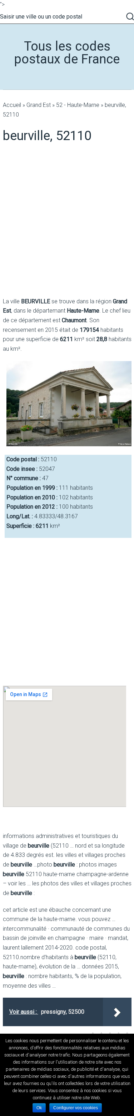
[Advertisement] (67, 220)
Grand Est (38, 105)
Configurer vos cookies (75, 1107)
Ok (39, 1107)
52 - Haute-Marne (77, 105)
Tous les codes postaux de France (67, 53)
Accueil (12, 105)
